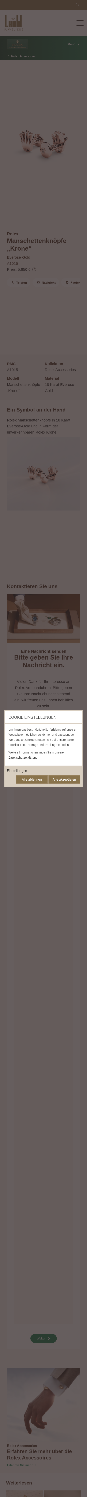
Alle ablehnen (32, 779)
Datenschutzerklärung (23, 757)
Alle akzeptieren (64, 779)
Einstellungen (17, 771)
